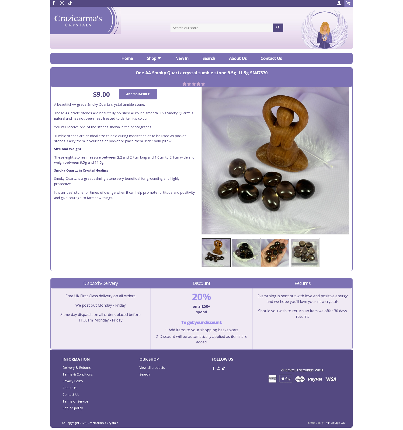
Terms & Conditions (78, 374)
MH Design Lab (336, 423)
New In (181, 58)
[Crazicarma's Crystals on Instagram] (62, 3)
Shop (152, 58)
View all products (152, 367)
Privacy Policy (73, 381)
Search (208, 58)
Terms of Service (75, 401)
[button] (194, 84)
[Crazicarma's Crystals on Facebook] (54, 3)
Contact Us (271, 58)
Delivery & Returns (77, 367)
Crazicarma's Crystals (103, 423)
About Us (238, 58)
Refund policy (73, 408)
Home (127, 58)
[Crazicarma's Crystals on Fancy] (70, 3)
